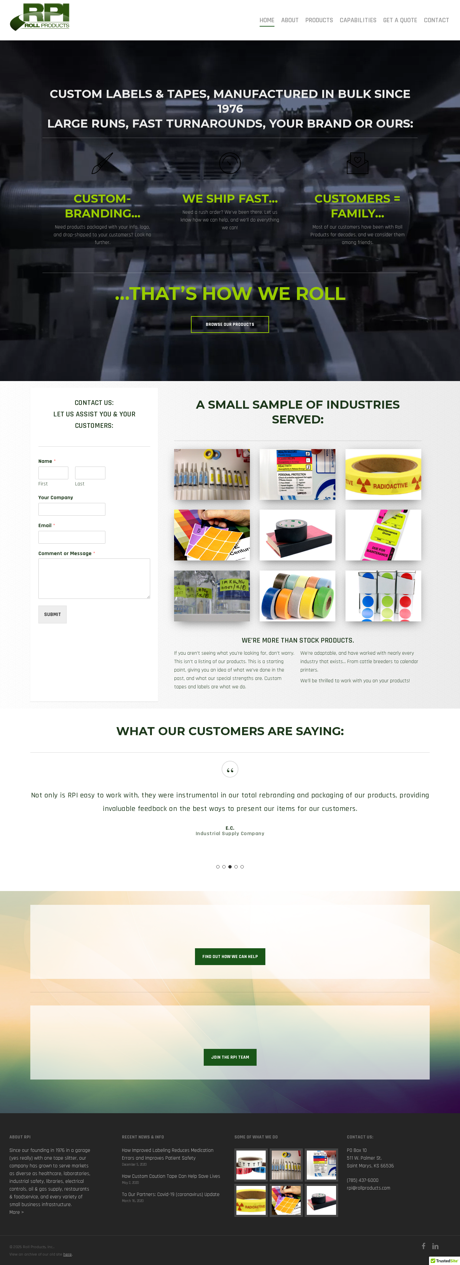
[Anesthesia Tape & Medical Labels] (286, 1165)
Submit (52, 614)
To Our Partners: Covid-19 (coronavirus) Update (171, 1194)
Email (46, 525)
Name (47, 461)
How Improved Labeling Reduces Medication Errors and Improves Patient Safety (167, 1154)
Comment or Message (66, 553)
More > (16, 1212)
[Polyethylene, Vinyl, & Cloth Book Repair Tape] (321, 1200)
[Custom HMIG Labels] (321, 1165)
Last (80, 484)
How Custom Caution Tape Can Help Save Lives (171, 1176)
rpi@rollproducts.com (368, 1188)
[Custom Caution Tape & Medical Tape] (251, 1200)
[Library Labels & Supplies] (286, 1200)
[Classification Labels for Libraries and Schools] (251, 1165)
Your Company (55, 497)
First (43, 484)
